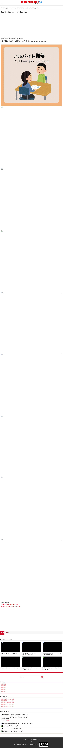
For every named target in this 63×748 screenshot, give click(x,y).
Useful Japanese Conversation (10, 606)
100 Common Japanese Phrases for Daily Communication (52, 654)
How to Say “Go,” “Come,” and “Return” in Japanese (29, 654)
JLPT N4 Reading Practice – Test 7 (13, 728)
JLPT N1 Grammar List (7, 699)
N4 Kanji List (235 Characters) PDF (13, 731)
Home (2, 8)
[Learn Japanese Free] (31, 2)
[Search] (42, 677)
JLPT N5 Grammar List (7, 706)
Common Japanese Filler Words (9, 668)
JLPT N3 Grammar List (7, 702)
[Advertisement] (31, 26)
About (24, 739)
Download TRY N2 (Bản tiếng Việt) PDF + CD (16, 714)
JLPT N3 (3, 687)
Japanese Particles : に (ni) (10, 726)
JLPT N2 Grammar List (7, 701)
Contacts (29, 739)
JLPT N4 (3, 689)
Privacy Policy (36, 739)
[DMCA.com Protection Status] (44, 744)
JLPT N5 (3, 691)
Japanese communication (12, 8)
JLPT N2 (3, 686)
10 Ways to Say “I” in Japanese (9, 653)
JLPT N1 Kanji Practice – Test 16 (19, 717)
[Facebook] (31, 741)
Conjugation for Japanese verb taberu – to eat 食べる (17, 723)
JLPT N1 (3, 684)
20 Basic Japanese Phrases (9, 604)
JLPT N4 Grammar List (7, 704)
